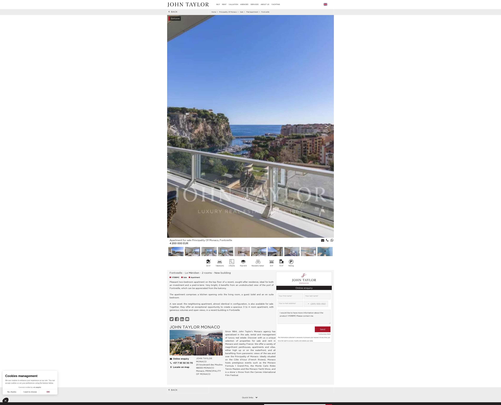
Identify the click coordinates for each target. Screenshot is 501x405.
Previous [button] (173, 126)
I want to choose (30, 392)
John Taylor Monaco (195, 327)
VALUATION (233, 4)
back (174, 12)
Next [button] (327, 126)
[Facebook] (177, 319)
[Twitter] (172, 319)
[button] (5, 400)
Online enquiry (180, 359)
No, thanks (11, 392)
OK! (48, 392)
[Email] (187, 319)
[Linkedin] (182, 319)
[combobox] (307, 304)
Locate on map (180, 367)
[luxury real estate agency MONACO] (196, 343)
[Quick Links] (256, 398)
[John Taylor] (188, 4)
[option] (250, 126)
